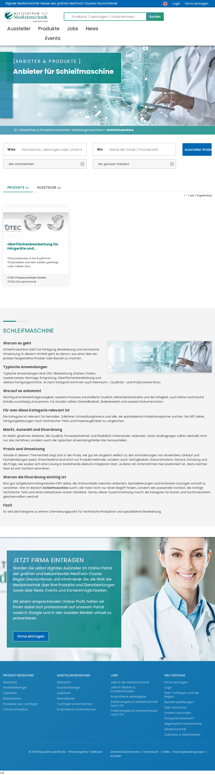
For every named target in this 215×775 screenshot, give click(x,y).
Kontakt (116, 756)
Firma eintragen (196, 3)
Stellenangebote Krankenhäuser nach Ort (134, 712)
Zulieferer (10, 693)
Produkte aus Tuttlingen (20, 704)
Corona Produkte (15, 709)
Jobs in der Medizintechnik (130, 682)
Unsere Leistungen (177, 713)
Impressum (151, 752)
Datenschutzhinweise (125, 752)
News (92, 28)
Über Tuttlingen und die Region (181, 694)
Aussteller (18, 28)
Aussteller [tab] (49, 188)
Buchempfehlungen (179, 702)
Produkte (48, 28)
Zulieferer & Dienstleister (182, 735)
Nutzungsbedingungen (189, 752)
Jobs (72, 28)
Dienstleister (12, 698)
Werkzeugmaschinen (88, 130)
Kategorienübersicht (179, 718)
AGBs (166, 752)
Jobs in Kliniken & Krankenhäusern (123, 689)
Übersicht (10, 682)
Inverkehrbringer (15, 687)
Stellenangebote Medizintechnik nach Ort (134, 704)
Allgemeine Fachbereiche (183, 724)
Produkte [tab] (18, 188)
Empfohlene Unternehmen (76, 709)
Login (176, 3)
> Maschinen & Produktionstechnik (43, 130)
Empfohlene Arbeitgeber (129, 696)
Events (52, 38)
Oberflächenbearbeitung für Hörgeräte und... (32, 246)
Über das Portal (175, 707)
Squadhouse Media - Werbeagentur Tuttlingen (71, 752)
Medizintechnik (175, 729)
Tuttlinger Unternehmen (75, 704)
